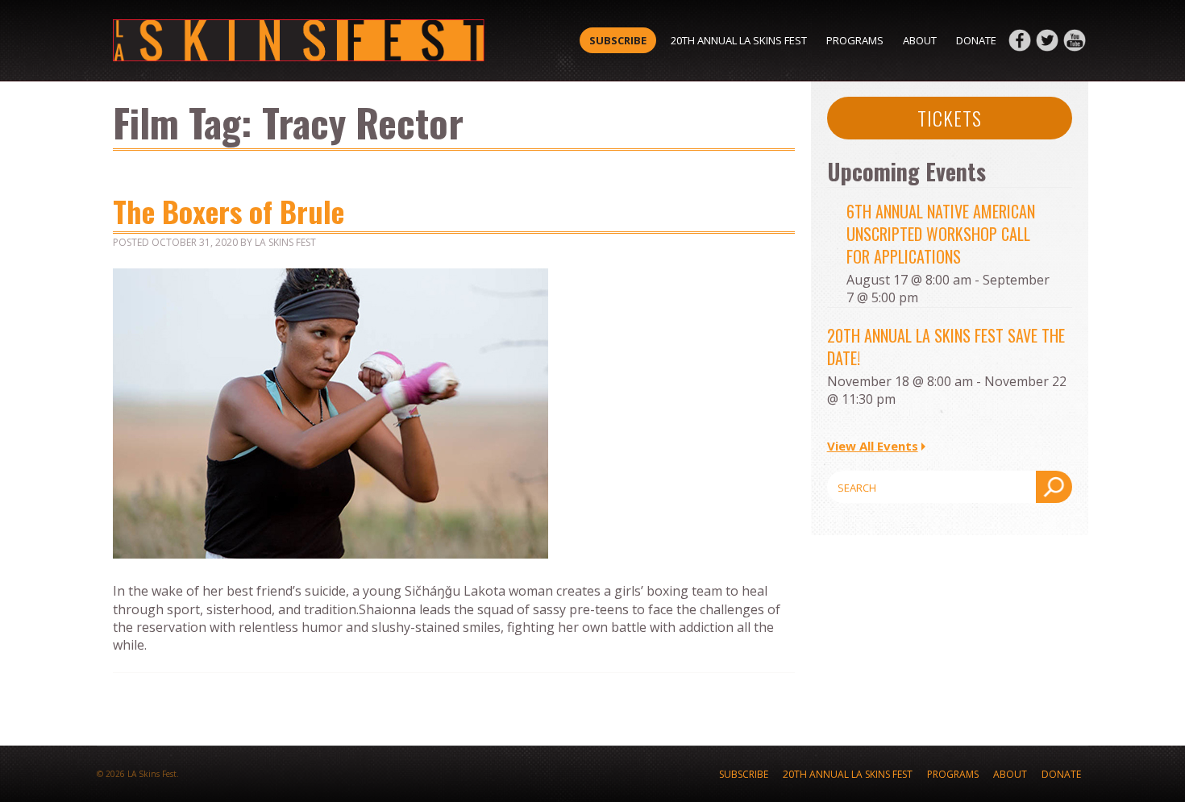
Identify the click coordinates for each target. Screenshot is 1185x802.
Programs (855, 40)
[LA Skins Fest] (298, 40)
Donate (976, 40)
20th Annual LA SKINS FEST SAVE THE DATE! (946, 346)
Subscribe (618, 40)
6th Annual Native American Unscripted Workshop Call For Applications (940, 233)
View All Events (872, 446)
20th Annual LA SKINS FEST (739, 40)
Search (1054, 487)
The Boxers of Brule (228, 210)
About (920, 40)
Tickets (949, 117)
